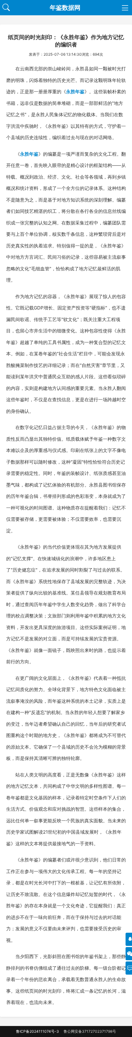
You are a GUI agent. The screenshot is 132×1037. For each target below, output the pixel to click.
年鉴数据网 (65, 7)
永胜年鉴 (75, 91)
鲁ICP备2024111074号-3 (37, 1031)
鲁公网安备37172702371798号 (90, 1031)
